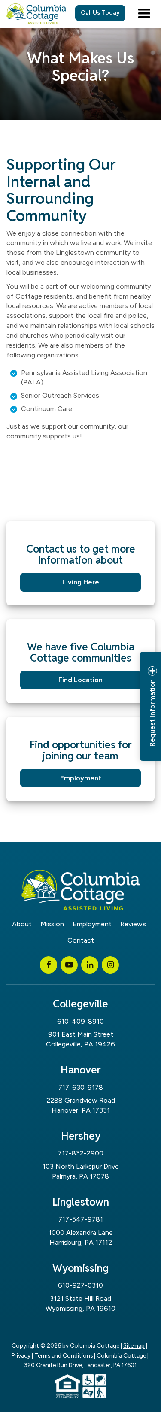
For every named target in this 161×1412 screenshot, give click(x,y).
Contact (80, 940)
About (22, 924)
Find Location (80, 680)
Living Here (80, 582)
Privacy (21, 1355)
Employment (80, 778)
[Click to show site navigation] (144, 14)
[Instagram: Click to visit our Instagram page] (110, 965)
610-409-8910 (80, 1021)
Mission (52, 924)
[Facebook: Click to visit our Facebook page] (48, 965)
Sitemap (134, 1345)
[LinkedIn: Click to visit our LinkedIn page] (89, 965)
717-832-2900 (80, 1153)
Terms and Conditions (63, 1355)
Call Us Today (100, 12)
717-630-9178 (80, 1087)
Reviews (133, 924)
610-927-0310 (80, 1285)
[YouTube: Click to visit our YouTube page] (69, 965)
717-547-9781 (80, 1219)
